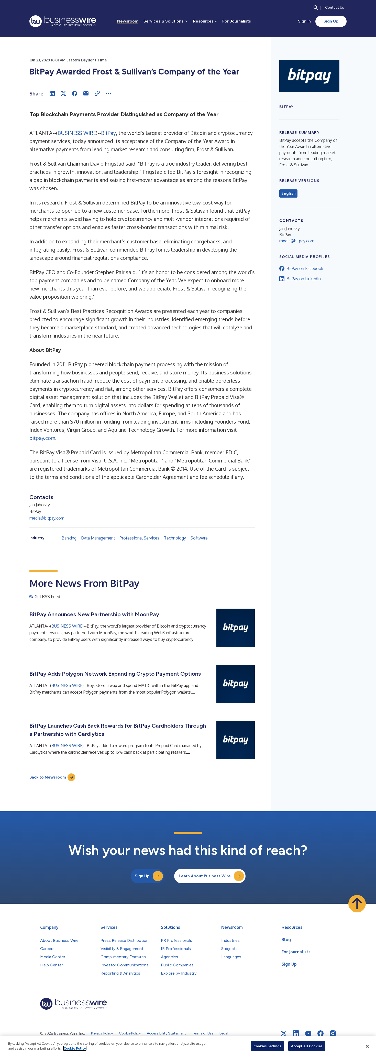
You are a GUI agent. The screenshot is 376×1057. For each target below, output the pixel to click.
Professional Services (139, 538)
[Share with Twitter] (63, 93)
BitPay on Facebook (304, 268)
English (288, 193)
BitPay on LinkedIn (303, 278)
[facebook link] (320, 1033)
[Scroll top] (357, 903)
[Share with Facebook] (75, 93)
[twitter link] (284, 1033)
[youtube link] (308, 1033)
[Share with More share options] (108, 93)
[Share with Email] (86, 93)
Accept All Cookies (306, 1046)
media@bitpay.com (46, 518)
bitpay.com (42, 438)
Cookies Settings (267, 1046)
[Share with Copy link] (97, 93)
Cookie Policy (75, 1048)
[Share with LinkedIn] (52, 93)
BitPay (108, 133)
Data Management (98, 538)
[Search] (316, 7)
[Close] (367, 1046)
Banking (69, 538)
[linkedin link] (296, 1033)
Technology (175, 538)
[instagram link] (333, 1033)
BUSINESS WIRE (77, 133)
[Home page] (62, 21)
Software (199, 538)
